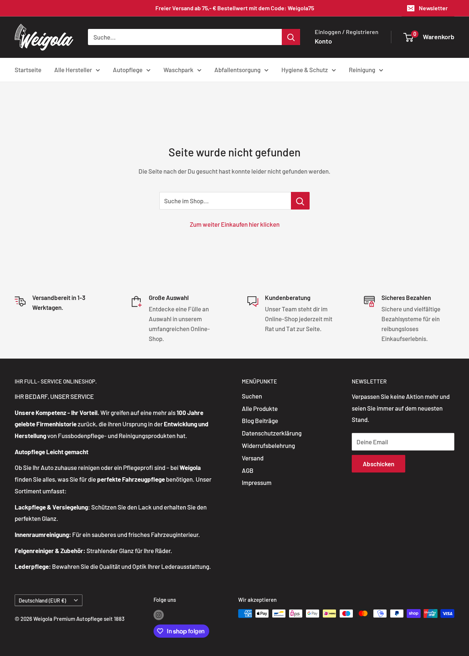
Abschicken (378, 463)
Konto (323, 41)
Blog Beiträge (260, 420)
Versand (252, 458)
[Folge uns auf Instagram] (159, 614)
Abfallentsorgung (237, 69)
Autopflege (128, 69)
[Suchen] (291, 37)
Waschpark (178, 69)
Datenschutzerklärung (272, 433)
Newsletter (433, 7)
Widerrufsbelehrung (268, 445)
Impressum (257, 482)
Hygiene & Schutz (304, 69)
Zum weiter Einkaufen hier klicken (235, 224)
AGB (248, 470)
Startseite (28, 69)
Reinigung (362, 69)
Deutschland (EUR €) (42, 600)
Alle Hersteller (73, 69)
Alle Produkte (260, 408)
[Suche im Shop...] (300, 201)
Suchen (252, 396)
